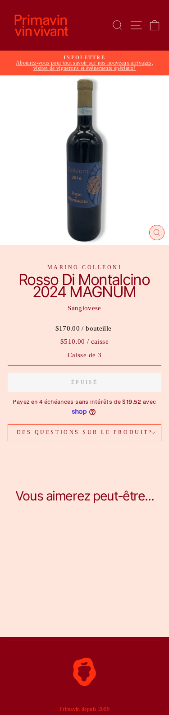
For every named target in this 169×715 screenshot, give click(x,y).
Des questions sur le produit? (84, 432)
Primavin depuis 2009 (84, 709)
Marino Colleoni (84, 268)
